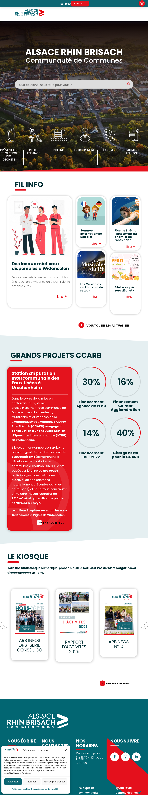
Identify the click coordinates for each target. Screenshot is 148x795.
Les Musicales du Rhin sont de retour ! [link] (91, 287)
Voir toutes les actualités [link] (108, 326)
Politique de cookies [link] (21, 789)
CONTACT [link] (80, 3)
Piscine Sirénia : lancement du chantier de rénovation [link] (126, 235)
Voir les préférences (54, 781)
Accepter (13, 781)
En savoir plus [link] (53, 522)
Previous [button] (3, 625)
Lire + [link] (62, 296)
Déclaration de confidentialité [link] (44, 789)
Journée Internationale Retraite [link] (91, 233)
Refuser (32, 781)
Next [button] (144, 625)
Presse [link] (68, 3)
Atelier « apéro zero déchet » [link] (125, 288)
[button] (65, 750)
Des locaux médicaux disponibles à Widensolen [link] (40, 266)
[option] (29, 624)
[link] (142, 3)
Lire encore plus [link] (118, 683)
